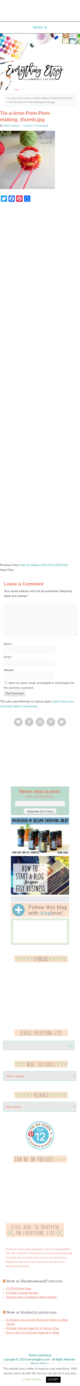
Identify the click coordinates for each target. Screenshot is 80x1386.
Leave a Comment (35, 125)
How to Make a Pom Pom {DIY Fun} (44, 565)
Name (8, 644)
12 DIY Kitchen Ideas (18, 1288)
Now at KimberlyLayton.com (32, 1312)
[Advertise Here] (35, 1236)
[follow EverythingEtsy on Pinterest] (40, 1161)
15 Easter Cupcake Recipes (22, 1293)
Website (9, 670)
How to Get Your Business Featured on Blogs (32, 1332)
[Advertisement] (40, 384)
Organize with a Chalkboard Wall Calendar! (31, 1297)
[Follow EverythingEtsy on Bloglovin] (40, 916)
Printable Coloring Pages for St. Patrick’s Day (32, 1328)
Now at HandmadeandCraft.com (35, 1281)
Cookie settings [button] (31, 1379)
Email (8, 657)
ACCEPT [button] (53, 1379)
